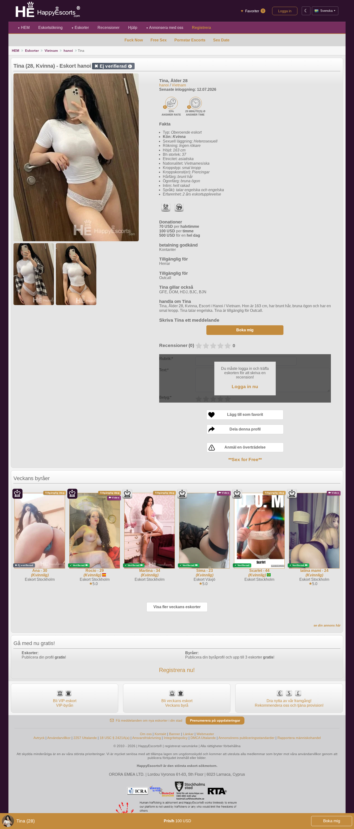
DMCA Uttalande (203, 738)
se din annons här (327, 625)
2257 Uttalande (85, 738)
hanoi (68, 50)
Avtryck (39, 738)
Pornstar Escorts (189, 40)
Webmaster (205, 734)
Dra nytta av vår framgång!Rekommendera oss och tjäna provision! (289, 703)
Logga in (284, 11)
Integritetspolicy (176, 738)
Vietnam (51, 50)
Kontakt (160, 734)
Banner (174, 734)
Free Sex (159, 40)
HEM (24, 28)
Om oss (146, 734)
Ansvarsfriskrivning (146, 738)
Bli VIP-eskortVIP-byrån (64, 703)
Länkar (188, 734)
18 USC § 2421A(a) (115, 738)
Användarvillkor (59, 738)
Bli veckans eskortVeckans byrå (176, 703)
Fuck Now (134, 40)
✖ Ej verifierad (112, 66)
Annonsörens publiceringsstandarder (246, 738)
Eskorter (80, 28)
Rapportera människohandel (299, 738)
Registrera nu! (177, 670)
